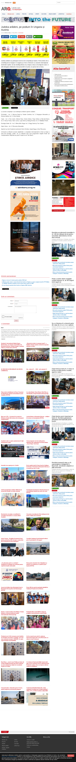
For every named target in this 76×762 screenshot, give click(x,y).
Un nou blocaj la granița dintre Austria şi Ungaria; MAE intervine (17, 285)
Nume (11, 300)
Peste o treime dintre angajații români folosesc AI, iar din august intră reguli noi (63, 280)
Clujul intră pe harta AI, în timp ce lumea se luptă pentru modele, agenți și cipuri (63, 370)
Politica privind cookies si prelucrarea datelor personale (33, 742)
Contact (28, 747)
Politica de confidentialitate (32, 745)
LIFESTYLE (61, 14)
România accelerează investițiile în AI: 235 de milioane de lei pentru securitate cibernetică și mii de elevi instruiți (63, 235)
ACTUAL (31, 14)
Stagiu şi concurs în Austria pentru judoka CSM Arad (14, 280)
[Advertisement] (25, 147)
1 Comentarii (20, 32)
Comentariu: (10, 306)
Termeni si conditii (31, 739)
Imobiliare (68, 14)
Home (3, 14)
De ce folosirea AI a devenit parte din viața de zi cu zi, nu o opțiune (63, 324)
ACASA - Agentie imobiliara (5, 748)
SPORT (37, 14)
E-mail (11, 303)
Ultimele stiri (11, 14)
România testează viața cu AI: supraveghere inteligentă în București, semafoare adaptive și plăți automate (62, 465)
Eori (2, 327)
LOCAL (18, 14)
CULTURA (43, 14)
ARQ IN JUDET (52, 14)
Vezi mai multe (71, 731)
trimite (16, 320)
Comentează (5, 107)
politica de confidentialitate (9, 756)
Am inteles (70, 755)
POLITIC (24, 14)
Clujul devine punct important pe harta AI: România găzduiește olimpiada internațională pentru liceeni (62, 419)
